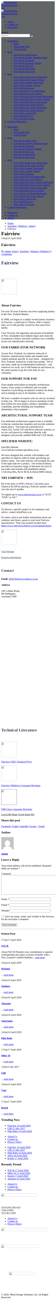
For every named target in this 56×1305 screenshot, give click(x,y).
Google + (33, 826)
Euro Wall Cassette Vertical (27, 85)
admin (8, 251)
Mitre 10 (5, 1055)
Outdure (5, 986)
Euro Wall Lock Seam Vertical (29, 110)
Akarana (6, 1003)
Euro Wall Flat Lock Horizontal (29, 91)
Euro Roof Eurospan (24, 60)
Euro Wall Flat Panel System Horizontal (33, 96)
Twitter (15, 826)
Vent (3, 1090)
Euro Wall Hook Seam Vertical (29, 105)
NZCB (4, 946)
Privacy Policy (14, 1142)
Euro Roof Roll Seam (24, 68)
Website (5, 910)
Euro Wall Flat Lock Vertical (28, 93)
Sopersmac (7, 1021)
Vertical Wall (20, 49)
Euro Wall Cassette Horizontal (28, 82)
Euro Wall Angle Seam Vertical (29, 80)
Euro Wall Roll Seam (24, 118)
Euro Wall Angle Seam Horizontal (30, 77)
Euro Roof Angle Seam (25, 55)
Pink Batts (6, 1038)
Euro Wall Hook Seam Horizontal (30, 102)
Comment (6, 873)
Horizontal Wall (21, 46)
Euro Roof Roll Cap (24, 66)
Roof (16, 43)
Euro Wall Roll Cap (23, 116)
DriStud (5, 968)
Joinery (15, 251)
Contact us (12, 215)
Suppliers (24, 251)
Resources (12, 27)
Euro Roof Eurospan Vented (28, 63)
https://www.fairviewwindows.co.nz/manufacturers (26, 525)
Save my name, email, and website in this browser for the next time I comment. (27, 918)
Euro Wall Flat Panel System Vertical (32, 99)
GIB (3, 1073)
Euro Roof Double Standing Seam (30, 57)
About (10, 21)
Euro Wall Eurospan (24, 88)
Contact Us (13, 24)
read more (40, 957)
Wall (9, 74)
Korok (4, 1107)
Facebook (6, 826)
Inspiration (12, 41)
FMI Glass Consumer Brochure (16, 809)
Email (41, 826)
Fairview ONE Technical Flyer (16, 761)
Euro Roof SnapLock (24, 71)
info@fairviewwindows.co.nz (23, 579)
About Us (12, 1136)
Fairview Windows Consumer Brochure (20, 785)
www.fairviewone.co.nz (30, 494)
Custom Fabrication (17, 121)
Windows (35, 251)
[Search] (32, 36)
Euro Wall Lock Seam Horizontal (30, 107)
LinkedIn (23, 826)
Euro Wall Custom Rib (25, 113)
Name (5, 899)
